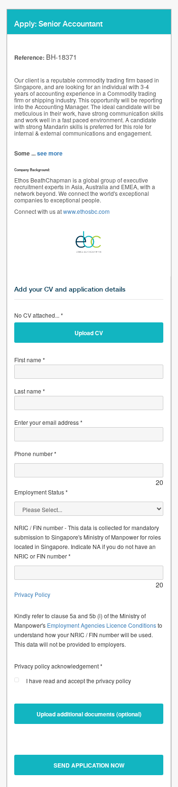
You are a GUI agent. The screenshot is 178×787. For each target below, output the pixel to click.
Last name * (29, 391)
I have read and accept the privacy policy (78, 681)
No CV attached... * (38, 315)
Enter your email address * (48, 422)
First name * (29, 360)
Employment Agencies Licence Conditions (101, 625)
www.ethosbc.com (86, 211)
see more (50, 153)
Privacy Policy (32, 594)
